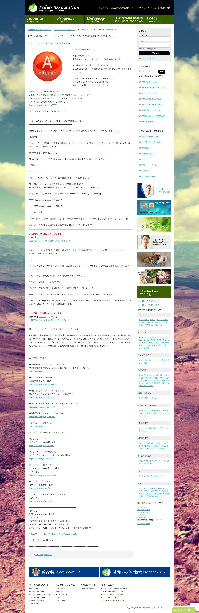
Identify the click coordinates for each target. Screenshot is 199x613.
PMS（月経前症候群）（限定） (150, 443)
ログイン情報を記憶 (148, 49)
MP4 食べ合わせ (147, 154)
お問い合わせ (34, 603)
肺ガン (157, 322)
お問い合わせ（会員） (151, 305)
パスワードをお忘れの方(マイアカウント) (116, 601)
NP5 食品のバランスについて (152, 110)
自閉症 (156, 378)
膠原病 (146, 348)
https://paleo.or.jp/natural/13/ (41, 445)
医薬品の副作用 (152, 496)
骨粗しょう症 (158, 476)
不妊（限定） (152, 448)
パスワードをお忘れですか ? (151, 58)
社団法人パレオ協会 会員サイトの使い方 (116, 588)
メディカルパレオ (143, 512)
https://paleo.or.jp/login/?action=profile (60, 534)
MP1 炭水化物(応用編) (149, 137)
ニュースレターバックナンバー (41, 43)
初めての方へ (34, 588)
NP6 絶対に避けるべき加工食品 (153, 116)
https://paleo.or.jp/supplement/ (42, 417)
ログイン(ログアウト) (109, 598)
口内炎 (154, 398)
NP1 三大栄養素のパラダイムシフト (154, 88)
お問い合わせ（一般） (151, 301)
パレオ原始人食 (62, 43)
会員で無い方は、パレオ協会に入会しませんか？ (50, 241)
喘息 (145, 363)
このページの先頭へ (184, 610)
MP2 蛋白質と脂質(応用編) (151, 142)
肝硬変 (162, 428)
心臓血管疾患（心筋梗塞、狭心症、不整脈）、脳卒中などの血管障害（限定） (154, 493)
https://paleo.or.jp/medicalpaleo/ (42, 475)
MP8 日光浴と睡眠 (148, 176)
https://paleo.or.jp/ (36, 426)
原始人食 (48, 555)
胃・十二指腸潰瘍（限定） (148, 428)
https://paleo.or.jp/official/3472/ (42, 397)
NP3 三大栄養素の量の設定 (151, 99)
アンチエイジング (145, 476)
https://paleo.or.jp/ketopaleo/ (41, 501)
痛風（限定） (144, 488)
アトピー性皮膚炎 (145, 360)
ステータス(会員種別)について (112, 591)
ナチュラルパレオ (143, 510)
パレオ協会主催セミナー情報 (39, 594)
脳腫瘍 (141, 325)
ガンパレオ (141, 515)
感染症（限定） (144, 398)
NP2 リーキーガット (148, 93)
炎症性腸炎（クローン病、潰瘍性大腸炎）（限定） (154, 345)
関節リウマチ (144, 337)
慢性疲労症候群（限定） (159, 488)
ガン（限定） (144, 320)
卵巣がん (150, 322)
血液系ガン (159, 325)
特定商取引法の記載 (36, 601)
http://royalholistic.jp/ (38, 371)
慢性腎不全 (148, 463)
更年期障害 (143, 411)
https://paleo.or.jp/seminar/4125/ (43, 384)
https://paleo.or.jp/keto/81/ (40, 488)
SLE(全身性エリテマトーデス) (150, 340)
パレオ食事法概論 (143, 524)
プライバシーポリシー (37, 598)
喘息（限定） (144, 491)
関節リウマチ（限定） (158, 337)
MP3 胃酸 (145, 148)
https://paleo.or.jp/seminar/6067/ (43, 105)
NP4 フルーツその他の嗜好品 (152, 105)
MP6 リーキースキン (149, 165)
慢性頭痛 (142, 375)
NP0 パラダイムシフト (149, 82)
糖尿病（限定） (152, 413)
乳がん (152, 320)
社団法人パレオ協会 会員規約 (112, 594)
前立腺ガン (149, 325)
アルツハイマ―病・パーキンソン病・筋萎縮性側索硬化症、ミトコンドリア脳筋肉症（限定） (154, 380)
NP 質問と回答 (147, 122)
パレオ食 (39, 555)
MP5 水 (144, 159)
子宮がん (142, 322)
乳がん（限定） (162, 320)
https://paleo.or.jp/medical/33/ (41, 458)
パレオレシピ (142, 517)
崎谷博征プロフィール (37, 591)
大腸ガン (165, 322)
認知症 (149, 375)
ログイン (42, 237)
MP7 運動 (145, 171)
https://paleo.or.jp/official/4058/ (42, 407)
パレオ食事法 (142, 507)
